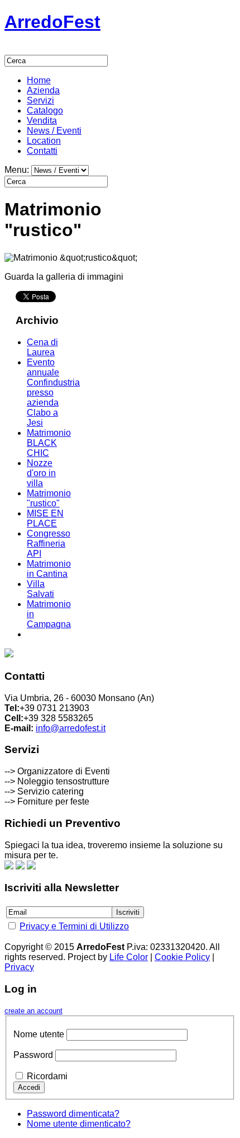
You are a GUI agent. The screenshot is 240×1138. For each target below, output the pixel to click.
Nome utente (38, 1034)
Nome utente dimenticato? (79, 1123)
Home (39, 80)
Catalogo (45, 110)
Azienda (43, 90)
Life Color (128, 957)
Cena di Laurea (42, 347)
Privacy (19, 967)
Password (33, 1055)
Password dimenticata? (73, 1113)
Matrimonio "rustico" (49, 498)
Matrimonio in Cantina (49, 569)
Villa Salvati (40, 589)
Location (44, 140)
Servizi (40, 100)
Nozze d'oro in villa (41, 473)
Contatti (42, 151)
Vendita (42, 120)
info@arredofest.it (70, 728)
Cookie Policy (182, 957)
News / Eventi (54, 130)
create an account (33, 1011)
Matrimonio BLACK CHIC (49, 443)
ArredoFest (52, 22)
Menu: (17, 170)
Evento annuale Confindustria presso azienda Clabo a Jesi (53, 392)
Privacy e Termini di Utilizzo (74, 926)
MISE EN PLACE (45, 518)
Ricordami (47, 1076)
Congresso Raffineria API (48, 543)
